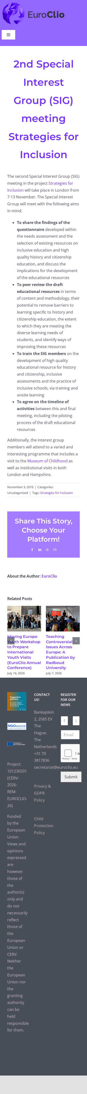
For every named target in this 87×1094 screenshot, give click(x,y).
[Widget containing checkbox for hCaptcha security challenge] (70, 748)
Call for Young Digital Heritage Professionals (68, 641)
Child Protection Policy (43, 821)
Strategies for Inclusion (56, 493)
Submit (71, 771)
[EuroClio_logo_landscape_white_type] (33, 3)
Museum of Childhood (47, 461)
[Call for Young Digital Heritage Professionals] (69, 608)
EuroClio (49, 576)
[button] (10, 638)
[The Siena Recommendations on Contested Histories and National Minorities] (30, 608)
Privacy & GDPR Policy (42, 788)
